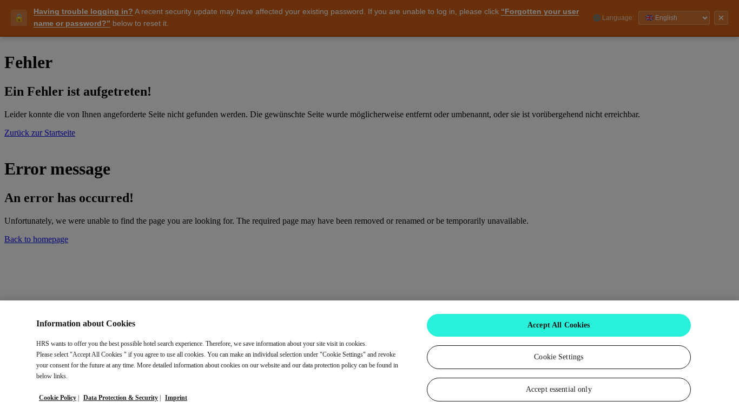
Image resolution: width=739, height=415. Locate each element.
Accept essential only (559, 389)
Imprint (176, 397)
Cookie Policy (57, 397)
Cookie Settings (558, 357)
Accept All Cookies (558, 325)
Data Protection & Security (120, 397)
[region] (369, 357)
